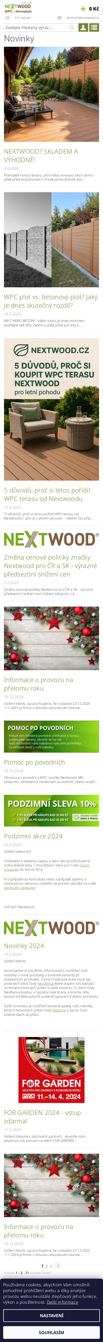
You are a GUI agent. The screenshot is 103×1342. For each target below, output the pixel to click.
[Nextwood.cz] (18, 7)
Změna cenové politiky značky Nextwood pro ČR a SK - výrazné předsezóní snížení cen (50, 565)
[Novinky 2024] (51, 927)
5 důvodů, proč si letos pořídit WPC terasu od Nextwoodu (47, 494)
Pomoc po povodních (34, 762)
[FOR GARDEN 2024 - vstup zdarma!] (51, 1070)
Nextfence (46, 983)
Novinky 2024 (24, 945)
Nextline (59, 1010)
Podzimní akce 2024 (33, 836)
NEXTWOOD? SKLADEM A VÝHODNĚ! (41, 155)
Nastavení (51, 1315)
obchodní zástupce (19, 887)
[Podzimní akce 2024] (51, 810)
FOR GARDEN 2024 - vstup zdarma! (42, 1116)
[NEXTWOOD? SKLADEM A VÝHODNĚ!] (51, 94)
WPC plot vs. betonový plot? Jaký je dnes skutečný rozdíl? (50, 301)
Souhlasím (51, 1332)
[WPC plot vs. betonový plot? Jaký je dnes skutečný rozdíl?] (51, 239)
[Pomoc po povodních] (51, 736)
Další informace (62, 1302)
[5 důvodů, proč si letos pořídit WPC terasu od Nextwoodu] (51, 409)
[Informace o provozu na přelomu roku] (51, 638)
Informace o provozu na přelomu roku (38, 683)
